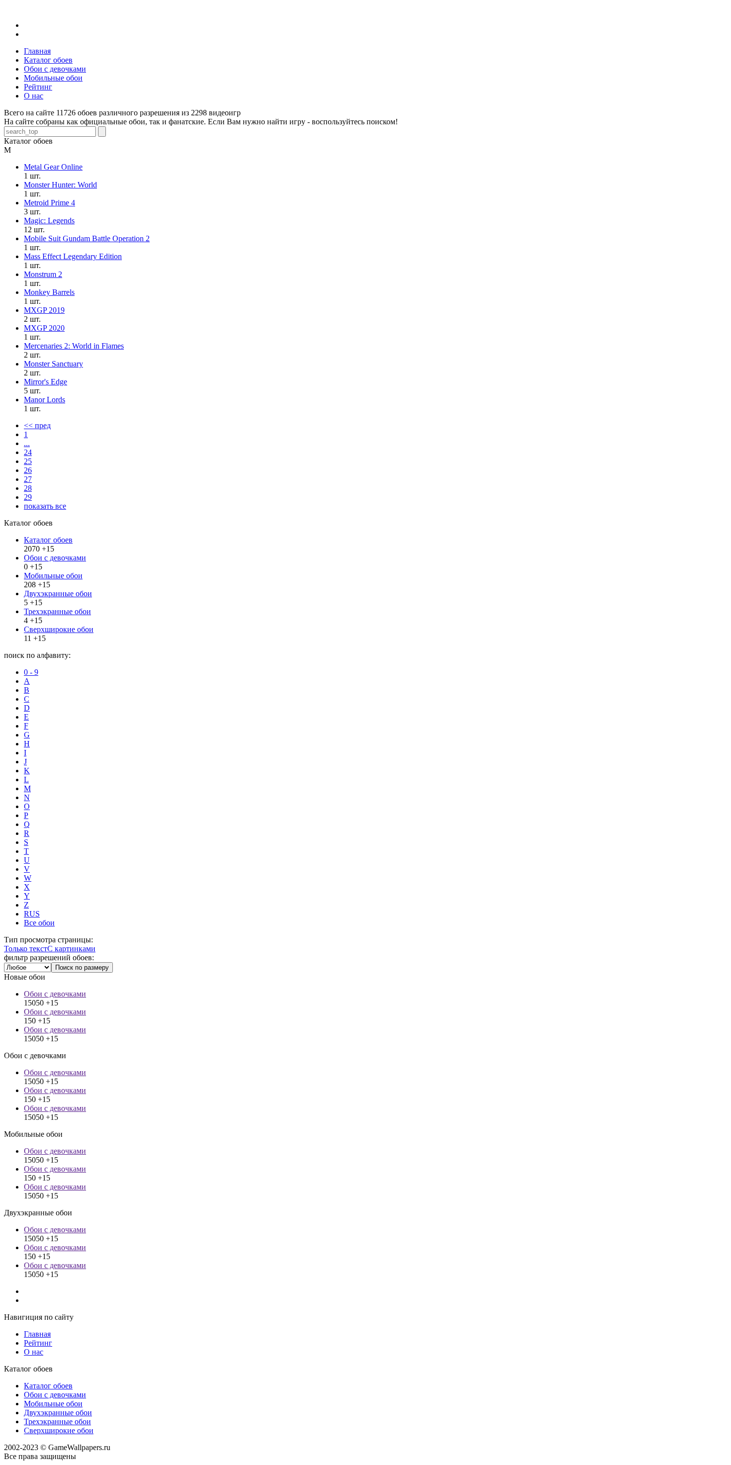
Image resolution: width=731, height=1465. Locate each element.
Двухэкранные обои (58, 593)
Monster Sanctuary (53, 364)
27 (28, 479)
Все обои (39, 922)
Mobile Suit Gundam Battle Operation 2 (87, 238)
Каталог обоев (48, 540)
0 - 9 (31, 672)
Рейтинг (38, 1343)
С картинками (71, 948)
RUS (32, 914)
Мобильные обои (53, 575)
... (27, 443)
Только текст (25, 948)
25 (28, 461)
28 (28, 488)
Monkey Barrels (49, 292)
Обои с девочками (55, 557)
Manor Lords (44, 399)
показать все (45, 506)
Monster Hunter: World (60, 185)
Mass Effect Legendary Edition (73, 256)
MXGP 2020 (44, 328)
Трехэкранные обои (57, 611)
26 (28, 470)
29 (28, 497)
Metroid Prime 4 (49, 202)
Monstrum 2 (43, 274)
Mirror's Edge (45, 381)
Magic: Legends (49, 220)
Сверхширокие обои (58, 629)
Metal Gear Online (53, 167)
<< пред (37, 425)
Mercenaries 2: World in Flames (74, 346)
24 (28, 452)
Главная (37, 1334)
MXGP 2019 (44, 310)
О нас (33, 1352)
